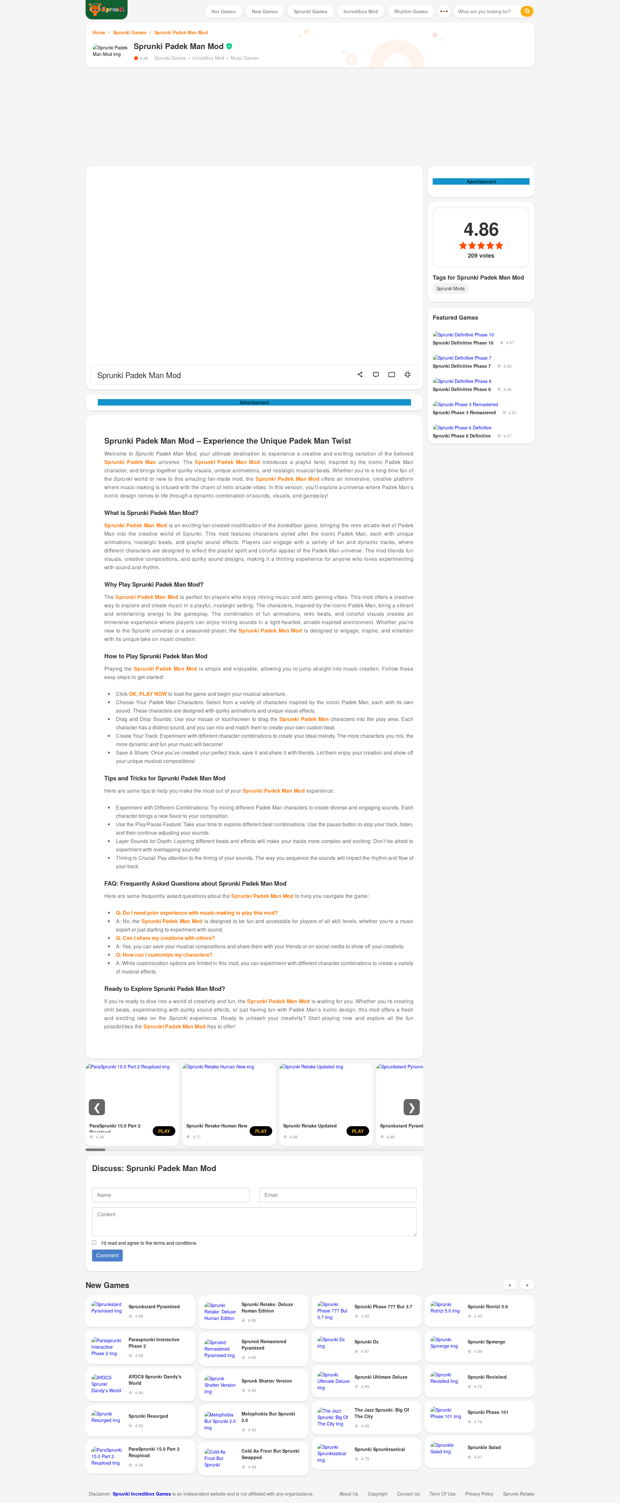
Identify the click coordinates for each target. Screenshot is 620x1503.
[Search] (527, 11)
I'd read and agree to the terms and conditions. (149, 1243)
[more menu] (444, 11)
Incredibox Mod (208, 58)
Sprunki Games (130, 32)
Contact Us (408, 1493)
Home (99, 32)
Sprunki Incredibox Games (142, 1493)
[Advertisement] (310, 116)
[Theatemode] (392, 374)
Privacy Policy (479, 1493)
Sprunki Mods (451, 288)
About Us (348, 1493)
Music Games (245, 58)
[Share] (360, 374)
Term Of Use (442, 1493)
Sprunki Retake (518, 1493)
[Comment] (376, 374)
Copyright (378, 1493)
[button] (97, 1107)
